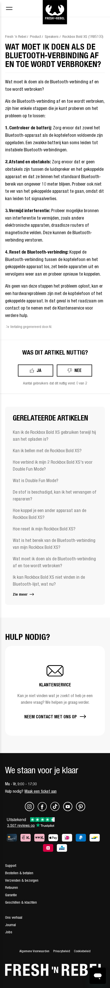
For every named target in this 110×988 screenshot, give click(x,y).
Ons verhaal (13, 917)
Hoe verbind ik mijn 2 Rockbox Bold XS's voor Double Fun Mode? (53, 465)
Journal (10, 925)
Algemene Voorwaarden (34, 951)
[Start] (55, 6)
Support (10, 865)
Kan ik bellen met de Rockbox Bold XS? (47, 450)
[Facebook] (44, 810)
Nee (78, 370)
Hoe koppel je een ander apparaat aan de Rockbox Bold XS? (49, 514)
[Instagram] (31, 810)
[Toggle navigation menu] (9, 9)
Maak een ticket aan (41, 791)
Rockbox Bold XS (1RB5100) (82, 36)
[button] (55, 691)
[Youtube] (69, 810)
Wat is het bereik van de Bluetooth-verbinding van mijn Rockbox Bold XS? (54, 544)
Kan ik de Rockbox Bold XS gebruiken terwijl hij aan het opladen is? (54, 435)
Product (35, 36)
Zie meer (21, 594)
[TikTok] (56, 810)
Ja (39, 370)
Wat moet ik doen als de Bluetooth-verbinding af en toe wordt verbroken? (54, 562)
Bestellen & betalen (19, 873)
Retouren (11, 887)
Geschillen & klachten (21, 902)
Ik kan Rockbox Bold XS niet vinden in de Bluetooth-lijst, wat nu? (49, 580)
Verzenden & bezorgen (21, 880)
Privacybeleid (61, 951)
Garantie (11, 895)
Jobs (8, 932)
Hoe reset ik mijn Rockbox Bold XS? (44, 528)
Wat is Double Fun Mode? (35, 480)
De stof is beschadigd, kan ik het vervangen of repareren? (54, 495)
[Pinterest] (80, 810)
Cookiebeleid (82, 951)
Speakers (52, 36)
